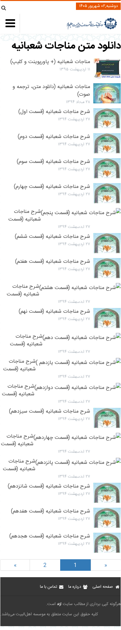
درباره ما (74, 587)
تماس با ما (48, 587)
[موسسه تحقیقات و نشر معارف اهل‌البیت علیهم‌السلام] (92, 28)
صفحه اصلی (102, 587)
